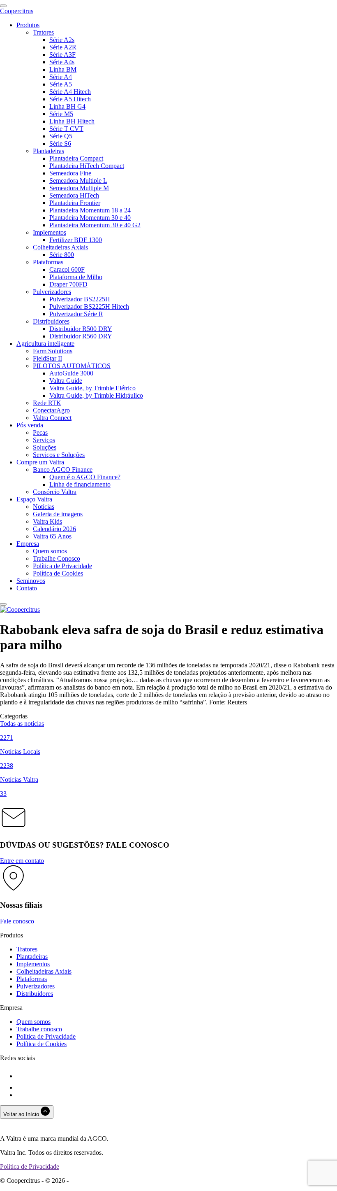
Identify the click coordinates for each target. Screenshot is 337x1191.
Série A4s (61, 61)
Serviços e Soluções (59, 454)
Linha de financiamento (80, 484)
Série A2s (61, 39)
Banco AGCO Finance (62, 469)
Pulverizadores (52, 291)
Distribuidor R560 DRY (80, 336)
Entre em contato (22, 860)
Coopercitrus (16, 10)
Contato (26, 588)
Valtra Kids (47, 521)
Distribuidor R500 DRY (80, 328)
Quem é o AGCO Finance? (84, 476)
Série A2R (62, 47)
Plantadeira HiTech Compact (86, 165)
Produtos (27, 24)
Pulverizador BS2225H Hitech (89, 306)
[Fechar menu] (3, 604)
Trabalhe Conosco (56, 558)
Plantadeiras (48, 150)
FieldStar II (47, 358)
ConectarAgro (51, 410)
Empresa (27, 543)
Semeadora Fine (70, 173)
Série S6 (60, 143)
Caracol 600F (67, 269)
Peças (40, 432)
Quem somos (50, 551)
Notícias (43, 506)
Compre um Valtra (40, 462)
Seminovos (30, 580)
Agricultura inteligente (45, 343)
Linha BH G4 (67, 106)
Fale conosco (17, 921)
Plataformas (48, 262)
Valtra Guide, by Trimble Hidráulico (96, 395)
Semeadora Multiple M (79, 187)
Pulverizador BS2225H (79, 299)
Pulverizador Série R (76, 313)
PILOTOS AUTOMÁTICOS (72, 365)
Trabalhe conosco (39, 1029)
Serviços (44, 439)
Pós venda (29, 425)
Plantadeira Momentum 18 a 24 (90, 210)
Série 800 (61, 254)
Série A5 (60, 84)
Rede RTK (47, 402)
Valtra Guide (65, 380)
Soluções (44, 447)
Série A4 (60, 76)
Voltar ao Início (22, 1114)
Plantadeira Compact (76, 158)
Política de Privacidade (62, 565)
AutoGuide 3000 (71, 373)
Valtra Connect (52, 417)
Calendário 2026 (54, 528)
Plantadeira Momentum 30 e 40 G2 (95, 224)
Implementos (49, 232)
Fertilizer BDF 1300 (75, 239)
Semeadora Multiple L (78, 180)
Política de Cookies (58, 573)
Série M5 (61, 113)
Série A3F (62, 54)
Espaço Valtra (34, 499)
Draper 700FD (68, 284)
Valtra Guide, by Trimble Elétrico (92, 388)
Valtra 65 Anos (52, 536)
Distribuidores (51, 321)
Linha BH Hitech (72, 121)
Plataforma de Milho (75, 276)
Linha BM (62, 69)
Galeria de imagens (58, 513)
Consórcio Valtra (54, 491)
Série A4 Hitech (70, 91)
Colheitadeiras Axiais (60, 247)
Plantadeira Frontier (74, 202)
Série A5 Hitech (70, 99)
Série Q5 (60, 136)
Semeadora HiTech (74, 195)
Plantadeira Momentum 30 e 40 (90, 217)
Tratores (43, 32)
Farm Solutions (52, 350)
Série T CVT (66, 128)
